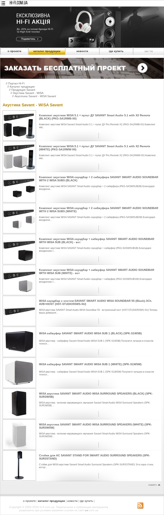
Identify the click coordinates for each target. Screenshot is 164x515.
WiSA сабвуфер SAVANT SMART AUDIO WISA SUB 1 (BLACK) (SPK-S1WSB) (90, 333)
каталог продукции (46, 51)
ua (146, 51)
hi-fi (86, 510)
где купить (116, 51)
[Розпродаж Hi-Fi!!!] (82, 46)
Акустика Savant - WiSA (28, 93)
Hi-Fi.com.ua (19, 3)
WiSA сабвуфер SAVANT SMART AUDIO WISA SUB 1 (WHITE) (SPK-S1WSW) (90, 364)
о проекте (14, 51)
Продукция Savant (23, 89)
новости (82, 51)
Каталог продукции (22, 86)
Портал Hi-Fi (16, 83)
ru (151, 51)
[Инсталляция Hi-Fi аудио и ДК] (82, 67)
